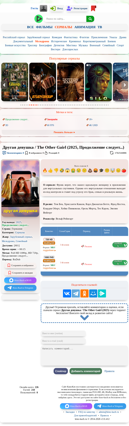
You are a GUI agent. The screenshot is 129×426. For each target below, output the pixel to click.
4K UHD (93, 125)
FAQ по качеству (86, 412)
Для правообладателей (85, 415)
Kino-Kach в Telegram (23, 288)
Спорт (120, 45)
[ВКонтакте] (67, 293)
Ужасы (113, 37)
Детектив (59, 45)
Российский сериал (14, 37)
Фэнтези (84, 37)
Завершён (52, 119)
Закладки (70, 412)
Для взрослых (70, 49)
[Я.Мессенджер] (102, 293)
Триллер (32, 45)
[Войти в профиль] (43, 8)
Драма (122, 37)
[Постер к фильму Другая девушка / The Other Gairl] (20, 216)
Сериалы (20, 232)
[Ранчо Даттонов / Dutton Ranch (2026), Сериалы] (46, 100)
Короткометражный (94, 41)
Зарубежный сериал (38, 37)
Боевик (112, 41)
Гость (34, 8)
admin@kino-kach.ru (109, 412)
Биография (45, 45)
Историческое (59, 41)
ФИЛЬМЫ (44, 27)
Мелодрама (42, 41)
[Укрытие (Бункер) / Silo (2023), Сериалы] (74, 100)
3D (6, 125)
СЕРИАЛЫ (63, 27)
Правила (109, 371)
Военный (95, 45)
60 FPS (50, 125)
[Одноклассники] (84, 293)
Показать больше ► (64, 132)
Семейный (108, 45)
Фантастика (70, 37)
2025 (18, 222)
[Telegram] (76, 293)
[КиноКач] (38, 19)
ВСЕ (30, 27)
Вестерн (55, 49)
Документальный (23, 41)
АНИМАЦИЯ (84, 27)
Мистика (71, 45)
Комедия (57, 37)
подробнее (48, 250)
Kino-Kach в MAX (22, 280)
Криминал (75, 41)
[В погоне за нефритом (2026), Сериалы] (102, 100)
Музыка (83, 45)
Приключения (99, 37)
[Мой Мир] (93, 293)
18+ (91, 119)
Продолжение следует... (17, 119)
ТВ (100, 27)
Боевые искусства (15, 45)
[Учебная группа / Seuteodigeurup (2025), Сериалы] (18, 100)
